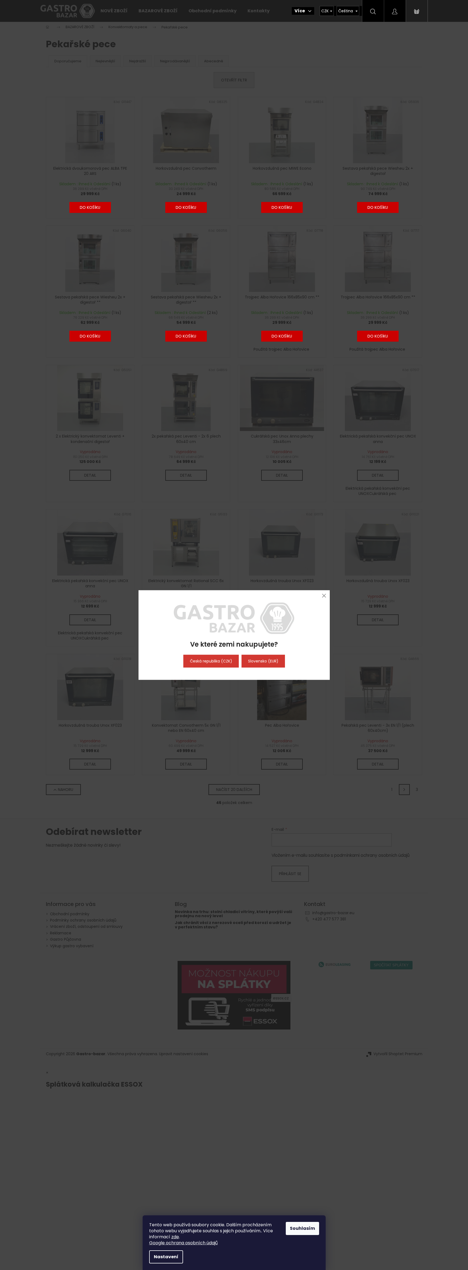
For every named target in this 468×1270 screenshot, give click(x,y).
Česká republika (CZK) (211, 661)
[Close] (324, 596)
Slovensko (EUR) (263, 661)
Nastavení (166, 1257)
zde (175, 1237)
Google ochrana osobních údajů (183, 1243)
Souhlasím (302, 1228)
